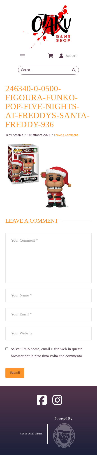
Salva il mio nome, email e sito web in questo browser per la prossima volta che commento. (47, 352)
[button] (22, 55)
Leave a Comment (66, 135)
